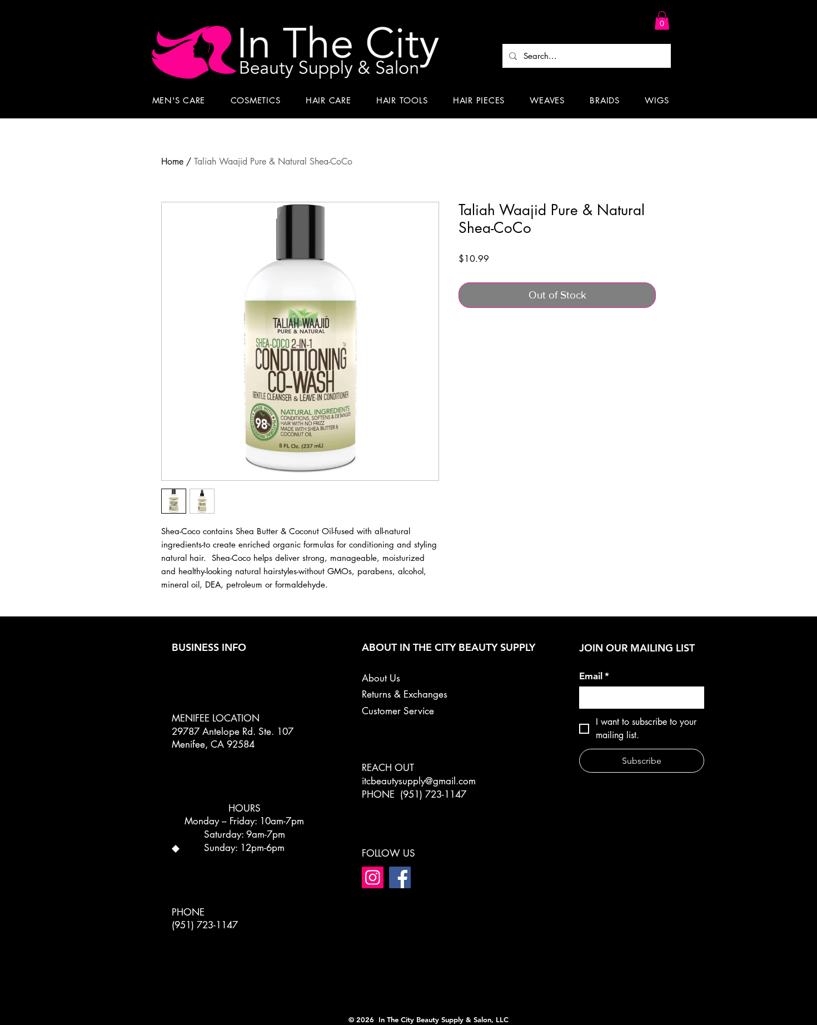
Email (594, 675)
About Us (381, 678)
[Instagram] (372, 877)
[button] (662, 20)
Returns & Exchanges (404, 694)
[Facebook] (400, 877)
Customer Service (398, 711)
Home (172, 161)
